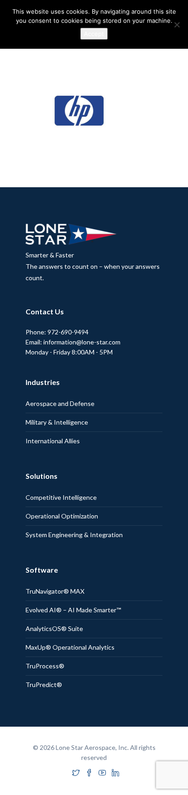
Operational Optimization (62, 516)
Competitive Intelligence (61, 497)
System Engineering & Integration (74, 535)
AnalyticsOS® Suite (54, 628)
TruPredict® (44, 684)
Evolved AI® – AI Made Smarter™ (73, 610)
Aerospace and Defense (60, 403)
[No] (176, 24)
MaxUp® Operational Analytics (70, 647)
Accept (94, 33)
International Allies (53, 441)
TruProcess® (45, 666)
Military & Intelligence (57, 422)
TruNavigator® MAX (55, 591)
